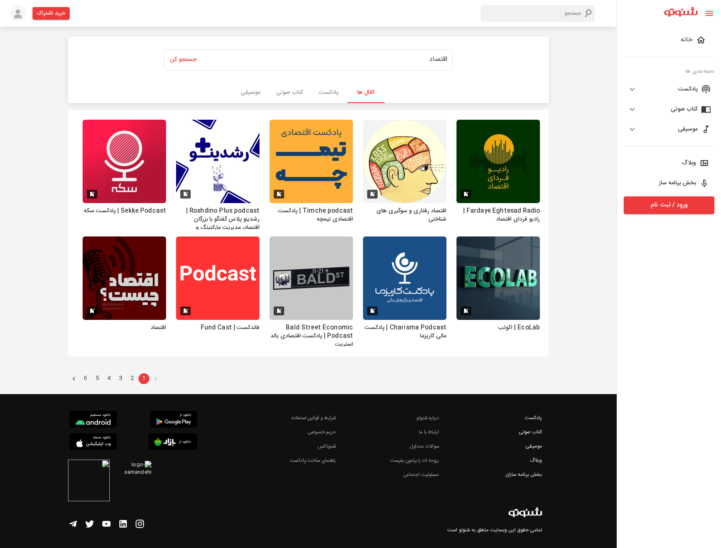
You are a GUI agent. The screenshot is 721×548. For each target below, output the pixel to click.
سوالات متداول (424, 446)
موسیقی (533, 446)
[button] (669, 89)
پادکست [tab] (328, 93)
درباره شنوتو (427, 418)
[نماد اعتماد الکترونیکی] (89, 482)
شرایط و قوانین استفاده (313, 418)
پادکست (533, 418)
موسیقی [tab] (250, 93)
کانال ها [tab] (366, 93)
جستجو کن (183, 60)
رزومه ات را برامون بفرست (414, 460)
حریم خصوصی (322, 432)
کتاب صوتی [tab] (289, 93)
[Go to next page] (73, 378)
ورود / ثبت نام (668, 205)
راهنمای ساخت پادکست (313, 460)
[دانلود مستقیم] (93, 420)
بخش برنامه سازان (523, 474)
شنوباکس (327, 446)
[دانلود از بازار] (173, 443)
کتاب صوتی (530, 432)
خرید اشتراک (51, 13)
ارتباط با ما (429, 432)
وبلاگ (536, 460)
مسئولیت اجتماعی (421, 474)
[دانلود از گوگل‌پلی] (174, 420)
